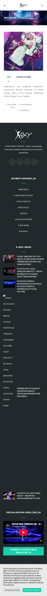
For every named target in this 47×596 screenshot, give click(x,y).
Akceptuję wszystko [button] (32, 590)
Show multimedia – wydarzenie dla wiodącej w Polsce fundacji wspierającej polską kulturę (29, 286)
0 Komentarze (26, 104)
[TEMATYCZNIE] (23, 51)
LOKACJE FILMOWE (23, 219)
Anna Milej (11, 104)
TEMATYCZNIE (23, 77)
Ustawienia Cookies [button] (12, 590)
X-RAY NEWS (23, 225)
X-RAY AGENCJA (23, 201)
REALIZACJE (23, 207)
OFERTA (23, 213)
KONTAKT (23, 231)
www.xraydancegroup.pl (23, 568)
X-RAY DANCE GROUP (23, 195)
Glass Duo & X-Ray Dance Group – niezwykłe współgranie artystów (28, 495)
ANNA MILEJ (23, 189)
